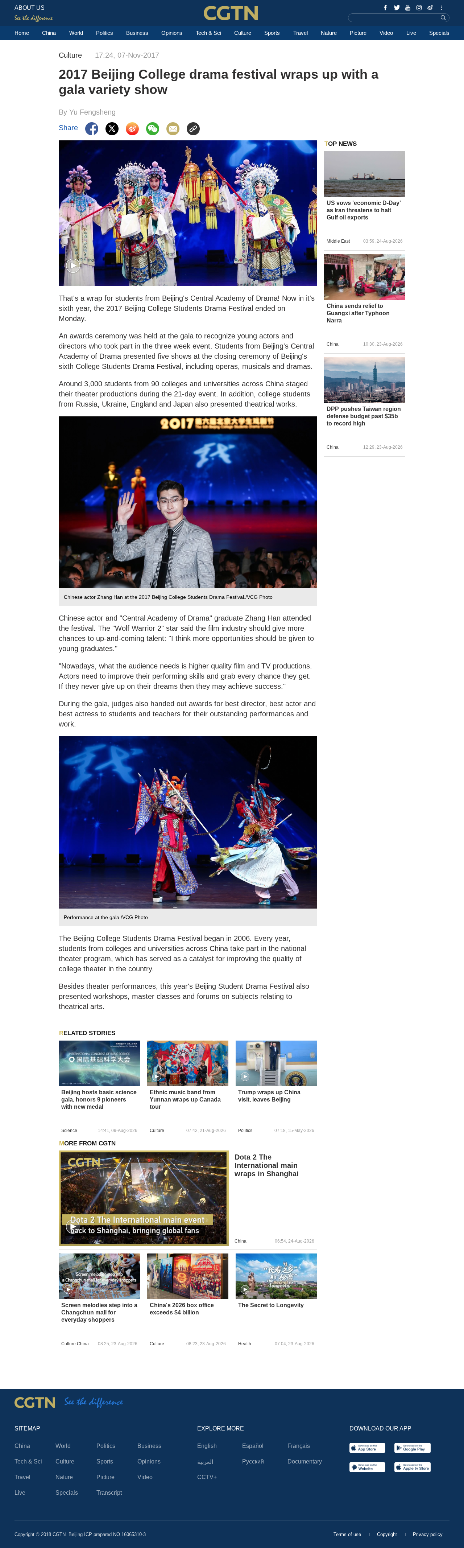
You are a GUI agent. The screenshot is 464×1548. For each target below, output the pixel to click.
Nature (329, 33)
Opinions (171, 33)
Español (253, 1446)
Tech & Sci (208, 33)
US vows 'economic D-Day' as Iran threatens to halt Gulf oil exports (364, 210)
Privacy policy (428, 1534)
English (207, 1446)
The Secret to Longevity (271, 1305)
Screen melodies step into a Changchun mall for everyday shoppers (99, 1312)
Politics (104, 33)
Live (411, 33)
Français (298, 1446)
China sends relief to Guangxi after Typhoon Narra (358, 313)
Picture (358, 33)
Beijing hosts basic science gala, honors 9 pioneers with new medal (99, 1099)
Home (21, 33)
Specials (439, 33)
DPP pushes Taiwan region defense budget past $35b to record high (364, 416)
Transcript (109, 1493)
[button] (73, 266)
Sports (272, 33)
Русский (253, 1461)
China (49, 33)
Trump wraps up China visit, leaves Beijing (269, 1096)
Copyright (387, 1534)
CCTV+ (207, 1477)
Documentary (304, 1461)
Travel (300, 33)
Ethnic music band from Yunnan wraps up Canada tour (185, 1099)
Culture (242, 33)
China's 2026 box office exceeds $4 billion (182, 1309)
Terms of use (348, 1534)
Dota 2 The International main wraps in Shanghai (267, 1165)
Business (137, 33)
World (76, 33)
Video (386, 33)
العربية (205, 1462)
